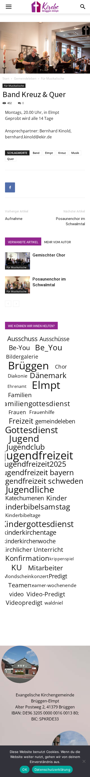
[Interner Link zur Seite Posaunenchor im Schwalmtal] (17, 285)
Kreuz (62, 153)
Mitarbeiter (45, 567)
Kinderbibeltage (22, 515)
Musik (75, 153)
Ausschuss (22, 338)
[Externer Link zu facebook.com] (10, 187)
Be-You (19, 347)
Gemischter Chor (48, 254)
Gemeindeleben (25, 78)
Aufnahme (13, 218)
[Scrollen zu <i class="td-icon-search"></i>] (83, 7)
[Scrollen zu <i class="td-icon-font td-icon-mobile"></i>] (8, 7)
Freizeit (21, 420)
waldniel (53, 603)
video (16, 594)
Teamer (19, 585)
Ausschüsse (54, 339)
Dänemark (48, 375)
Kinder (56, 497)
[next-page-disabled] (16, 304)
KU (16, 567)
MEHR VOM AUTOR (57, 242)
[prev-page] (8, 304)
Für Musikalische (52, 78)
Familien (20, 395)
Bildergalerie (22, 356)
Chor (61, 366)
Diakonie (17, 376)
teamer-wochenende (53, 585)
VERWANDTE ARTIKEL (23, 242)
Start (5, 78)
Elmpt (49, 153)
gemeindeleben (55, 421)
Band (36, 153)
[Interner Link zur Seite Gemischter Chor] (17, 261)
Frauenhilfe (42, 412)
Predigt (58, 576)
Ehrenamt (17, 386)
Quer (10, 159)
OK (24, 769)
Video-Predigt (45, 594)
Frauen (17, 412)
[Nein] (83, 761)
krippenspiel (62, 559)
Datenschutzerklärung (52, 769)
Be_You (48, 347)
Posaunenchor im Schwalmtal (70, 221)
